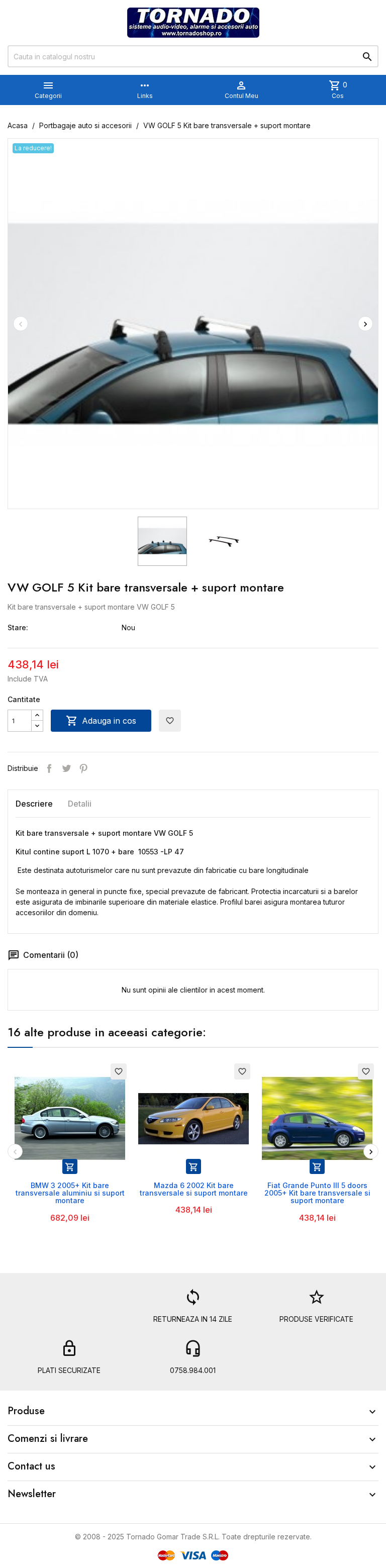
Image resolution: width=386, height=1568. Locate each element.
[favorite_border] (70, 1117)
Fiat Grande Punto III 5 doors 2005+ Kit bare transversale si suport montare (317, 1193)
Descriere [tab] (34, 804)
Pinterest (83, 768)
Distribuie (49, 768)
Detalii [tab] (79, 804)
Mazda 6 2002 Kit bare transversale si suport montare (194, 1189)
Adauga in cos (101, 721)
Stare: (18, 627)
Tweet (66, 768)
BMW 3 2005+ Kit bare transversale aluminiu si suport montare (70, 1193)
